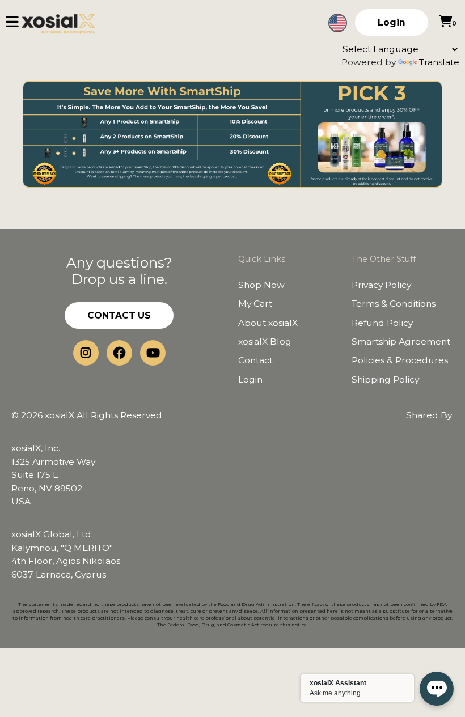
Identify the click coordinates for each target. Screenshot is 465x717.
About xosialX (268, 322)
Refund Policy (382, 322)
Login (391, 22)
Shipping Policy (385, 379)
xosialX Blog (264, 341)
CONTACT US (119, 315)
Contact (255, 360)
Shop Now (261, 284)
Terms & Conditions (394, 303)
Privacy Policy (381, 284)
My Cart (255, 303)
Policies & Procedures (400, 360)
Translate (439, 62)
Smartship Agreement (401, 341)
